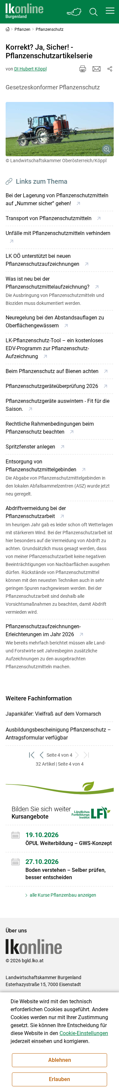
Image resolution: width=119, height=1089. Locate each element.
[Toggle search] (94, 12)
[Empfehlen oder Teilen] (110, 69)
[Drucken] (83, 69)
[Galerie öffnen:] (60, 129)
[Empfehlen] (96, 69)
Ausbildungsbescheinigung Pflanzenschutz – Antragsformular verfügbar (58, 734)
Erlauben (59, 1079)
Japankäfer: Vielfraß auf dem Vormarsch (53, 714)
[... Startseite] (24, 11)
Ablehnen (59, 1060)
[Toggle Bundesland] (74, 12)
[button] (110, 10)
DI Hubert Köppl (30, 68)
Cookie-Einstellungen (84, 1033)
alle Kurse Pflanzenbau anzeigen (62, 895)
